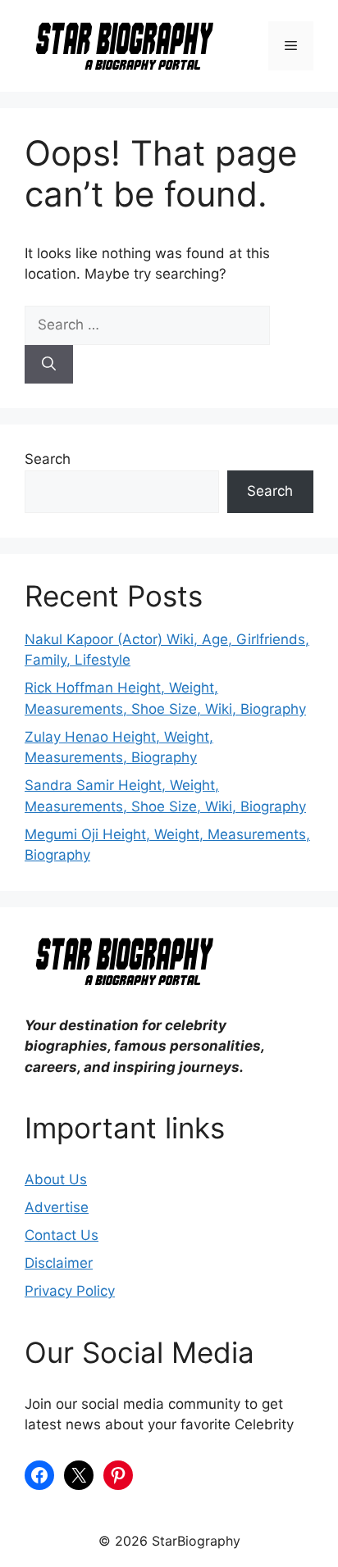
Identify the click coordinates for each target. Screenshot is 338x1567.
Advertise (57, 1207)
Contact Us (61, 1235)
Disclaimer (59, 1263)
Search (48, 459)
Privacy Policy (70, 1291)
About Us (56, 1179)
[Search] (49, 364)
